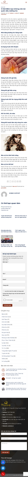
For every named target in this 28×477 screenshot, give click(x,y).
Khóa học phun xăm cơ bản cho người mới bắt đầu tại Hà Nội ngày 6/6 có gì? (16, 384)
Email (4, 279)
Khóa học (4, 330)
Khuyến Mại (5, 332)
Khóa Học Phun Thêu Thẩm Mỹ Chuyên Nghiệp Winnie (14, 374)
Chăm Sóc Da (5, 316)
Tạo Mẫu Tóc (5, 345)
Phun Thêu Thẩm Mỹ (8, 340)
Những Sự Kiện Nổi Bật (8, 337)
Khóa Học (4, 327)
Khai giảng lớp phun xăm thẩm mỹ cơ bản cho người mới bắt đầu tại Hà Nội (16, 389)
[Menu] (26, 2)
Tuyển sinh (5, 353)
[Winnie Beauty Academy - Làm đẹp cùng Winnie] (8, 2)
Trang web (5, 285)
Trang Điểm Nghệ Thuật (8, 350)
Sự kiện (4, 343)
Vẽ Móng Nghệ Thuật (8, 356)
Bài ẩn (3, 314)
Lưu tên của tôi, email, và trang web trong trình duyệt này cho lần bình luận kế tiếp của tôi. (14, 293)
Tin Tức (4, 348)
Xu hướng (4, 361)
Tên (4, 273)
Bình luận (5, 262)
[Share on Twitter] (13, 181)
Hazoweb (22, 475)
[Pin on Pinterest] (18, 181)
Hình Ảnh (4, 322)
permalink (3, 188)
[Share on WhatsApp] (8, 181)
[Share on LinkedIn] (20, 181)
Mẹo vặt (3, 7)
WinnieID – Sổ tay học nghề (13, 378)
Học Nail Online (6, 324)
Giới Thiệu (4, 319)
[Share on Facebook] (10, 181)
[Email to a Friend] (15, 181)
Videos (3, 358)
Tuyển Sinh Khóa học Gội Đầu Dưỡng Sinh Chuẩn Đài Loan (16, 370)
